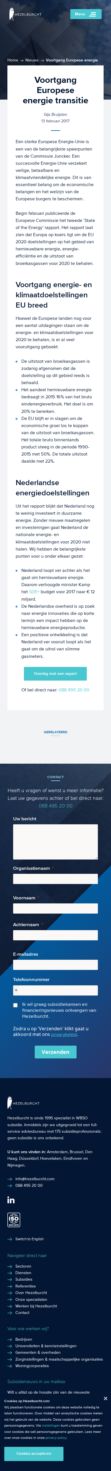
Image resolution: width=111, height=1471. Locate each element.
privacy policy (56, 1437)
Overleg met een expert (55, 673)
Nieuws (32, 60)
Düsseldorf (28, 1158)
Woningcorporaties (32, 1366)
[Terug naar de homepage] (25, 19)
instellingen (51, 1425)
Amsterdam (57, 1152)
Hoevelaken (50, 1158)
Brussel (76, 1152)
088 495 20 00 (74, 690)
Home (12, 60)
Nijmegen (15, 1165)
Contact (22, 1313)
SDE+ (34, 591)
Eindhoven (72, 1158)
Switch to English (29, 1239)
